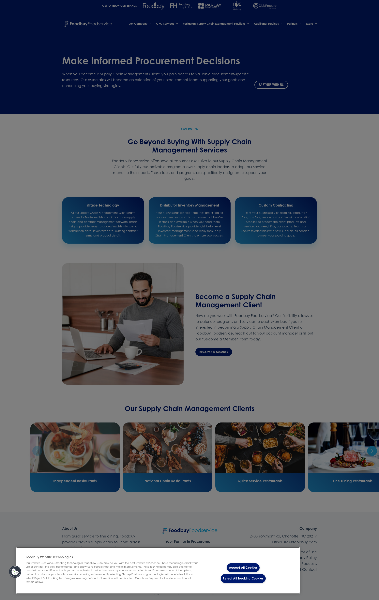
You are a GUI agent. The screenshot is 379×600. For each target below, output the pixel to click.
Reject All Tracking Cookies (243, 578)
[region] (158, 570)
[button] (15, 571)
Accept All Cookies (243, 567)
